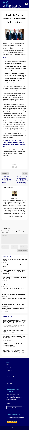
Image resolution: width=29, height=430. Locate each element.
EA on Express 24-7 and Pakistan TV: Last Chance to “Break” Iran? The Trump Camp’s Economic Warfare (14, 337)
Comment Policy (9, 380)
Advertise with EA (10, 377)
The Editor (8, 367)
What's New (14, 326)
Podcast (6, 326)
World (18, 326)
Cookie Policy (9, 383)
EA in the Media (20, 325)
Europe (9, 332)
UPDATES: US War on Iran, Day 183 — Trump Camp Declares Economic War (13, 344)
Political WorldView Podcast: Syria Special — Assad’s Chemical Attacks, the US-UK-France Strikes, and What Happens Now (14, 143)
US (9, 326)
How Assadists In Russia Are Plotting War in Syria (12, 304)
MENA (25, 339)
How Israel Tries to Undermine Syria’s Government (13, 294)
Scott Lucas (12, 25)
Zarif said (5, 58)
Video (11, 326)
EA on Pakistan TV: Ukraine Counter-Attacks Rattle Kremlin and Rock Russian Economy (13, 351)
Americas (9, 325)
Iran (23, 325)
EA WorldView (16, 428)
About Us (8, 364)
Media (4, 326)
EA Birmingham (14, 325)
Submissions (9, 373)
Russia (12, 332)
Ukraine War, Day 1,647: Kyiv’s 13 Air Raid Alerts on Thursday (13, 331)
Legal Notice (9, 370)
